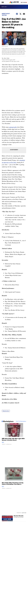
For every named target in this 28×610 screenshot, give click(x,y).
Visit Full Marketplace (21, 421)
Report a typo (6, 410)
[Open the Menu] (2, 2)
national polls (13, 127)
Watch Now (23, 2)
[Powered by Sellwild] (24, 512)
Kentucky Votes (6, 14)
